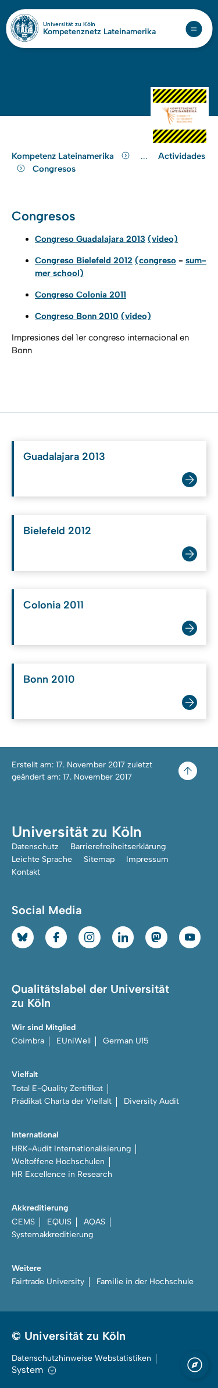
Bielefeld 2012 (57, 530)
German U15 (126, 1041)
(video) (163, 239)
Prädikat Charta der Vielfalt (62, 1101)
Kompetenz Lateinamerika (64, 156)
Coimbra (28, 1041)
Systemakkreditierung (52, 1235)
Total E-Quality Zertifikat (57, 1088)
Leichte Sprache (42, 859)
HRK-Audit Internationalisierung (71, 1149)
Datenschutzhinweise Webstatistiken (81, 1358)
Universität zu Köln (89, 24)
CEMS (23, 1222)
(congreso (155, 260)
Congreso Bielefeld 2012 (84, 260)
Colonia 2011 (53, 605)
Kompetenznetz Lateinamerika (99, 32)
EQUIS (59, 1222)
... (145, 156)
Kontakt (26, 872)
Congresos (54, 169)
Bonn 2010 (49, 679)
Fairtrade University (48, 1281)
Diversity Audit (151, 1101)
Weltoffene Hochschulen (58, 1161)
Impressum (147, 859)
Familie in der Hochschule (145, 1281)
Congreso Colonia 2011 (80, 294)
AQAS (94, 1222)
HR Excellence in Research (62, 1174)
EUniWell (73, 1041)
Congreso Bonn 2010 (77, 316)
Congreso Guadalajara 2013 (90, 239)
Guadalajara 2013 (64, 456)
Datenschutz (35, 846)
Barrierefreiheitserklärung (118, 846)
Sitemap (99, 859)
